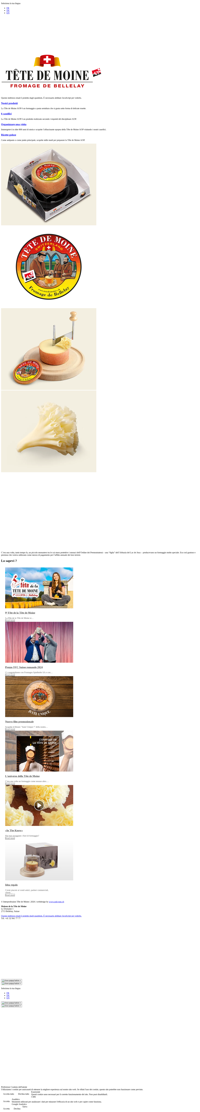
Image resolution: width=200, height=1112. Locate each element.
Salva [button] (24, 1106)
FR (8, 8)
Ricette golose (8, 134)
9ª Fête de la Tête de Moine (20, 612)
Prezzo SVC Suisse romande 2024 (24, 667)
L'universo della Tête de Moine (22, 776)
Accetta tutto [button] (8, 1094)
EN (8, 13)
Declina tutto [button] (23, 1094)
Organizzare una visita (13, 124)
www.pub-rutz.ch (56, 902)
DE (8, 10)
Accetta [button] (6, 1101)
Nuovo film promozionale (19, 721)
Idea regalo (11, 884)
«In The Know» (14, 830)
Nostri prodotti (9, 103)
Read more (10, 620)
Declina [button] (17, 1109)
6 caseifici (6, 113)
